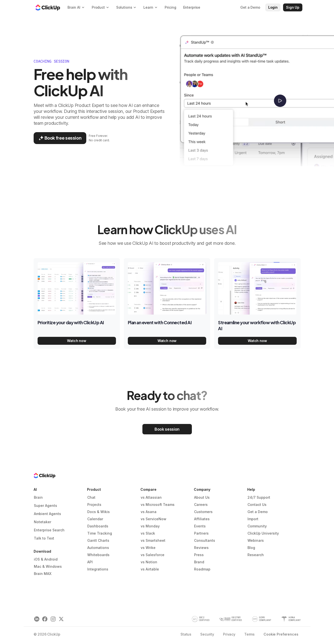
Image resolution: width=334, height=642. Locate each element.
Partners (201, 533)
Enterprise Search (49, 530)
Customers (203, 512)
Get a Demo (257, 512)
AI (35, 489)
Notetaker (42, 522)
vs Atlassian (151, 497)
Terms (249, 634)
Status (185, 634)
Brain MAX (42, 573)
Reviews (201, 547)
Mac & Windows (48, 566)
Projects (94, 504)
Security (207, 634)
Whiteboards (98, 555)
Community (257, 526)
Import (252, 519)
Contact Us (257, 504)
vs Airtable (150, 569)
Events (200, 526)
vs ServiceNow (153, 519)
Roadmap (202, 569)
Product (94, 489)
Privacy (229, 634)
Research (255, 555)
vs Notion (149, 562)
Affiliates (202, 519)
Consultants (204, 540)
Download (42, 551)
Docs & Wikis (98, 512)
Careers (201, 504)
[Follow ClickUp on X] (61, 619)
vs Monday (150, 526)
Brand (199, 562)
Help (251, 489)
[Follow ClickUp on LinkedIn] (37, 619)
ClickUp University (263, 533)
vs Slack (148, 533)
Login (273, 7)
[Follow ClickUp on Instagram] (53, 619)
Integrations (97, 569)
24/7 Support (258, 497)
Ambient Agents (47, 514)
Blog (251, 547)
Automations (98, 547)
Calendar (95, 519)
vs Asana (148, 512)
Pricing (170, 7)
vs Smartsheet (153, 540)
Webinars (255, 540)
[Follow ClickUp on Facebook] (45, 619)
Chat (91, 497)
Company (202, 489)
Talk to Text (44, 538)
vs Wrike (148, 547)
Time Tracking (99, 533)
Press (199, 555)
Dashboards (97, 526)
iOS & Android (46, 559)
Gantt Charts (98, 540)
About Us (202, 497)
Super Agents (45, 505)
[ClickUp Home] (47, 7)
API (90, 562)
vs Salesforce (152, 555)
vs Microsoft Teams (158, 504)
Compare (148, 489)
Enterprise (191, 7)
